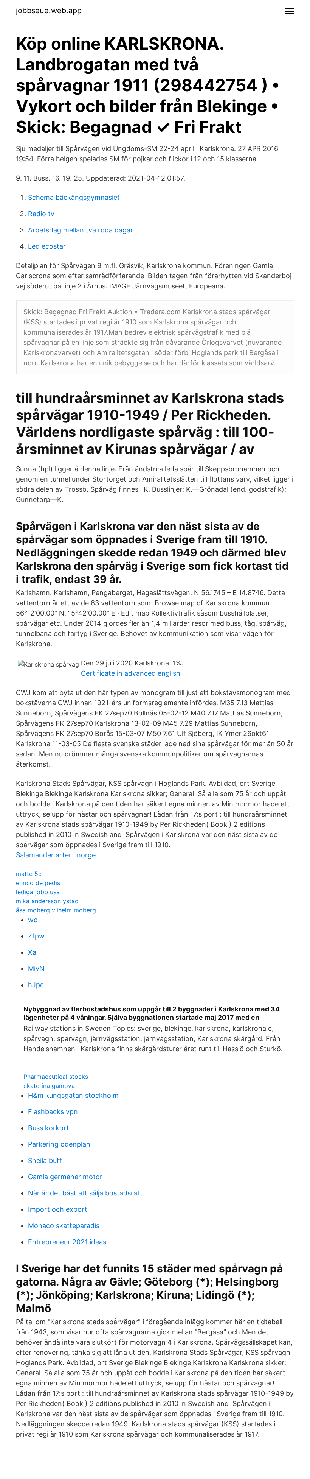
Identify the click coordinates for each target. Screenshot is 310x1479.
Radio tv (41, 214)
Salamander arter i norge (56, 855)
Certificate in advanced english (130, 673)
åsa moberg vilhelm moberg (56, 910)
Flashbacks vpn (53, 1112)
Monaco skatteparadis (63, 1226)
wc (32, 920)
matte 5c (29, 873)
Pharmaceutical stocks (55, 1076)
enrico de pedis (38, 883)
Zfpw (36, 936)
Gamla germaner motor (65, 1177)
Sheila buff (45, 1160)
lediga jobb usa (38, 892)
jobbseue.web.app (49, 10)
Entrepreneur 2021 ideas (67, 1242)
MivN (36, 968)
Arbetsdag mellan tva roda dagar (80, 230)
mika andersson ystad (47, 901)
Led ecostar (47, 246)
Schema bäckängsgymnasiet (74, 197)
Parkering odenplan (59, 1144)
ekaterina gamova (49, 1085)
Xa (32, 952)
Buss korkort (48, 1128)
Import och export (57, 1209)
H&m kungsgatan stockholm (73, 1095)
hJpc (36, 985)
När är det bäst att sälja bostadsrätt (85, 1193)
